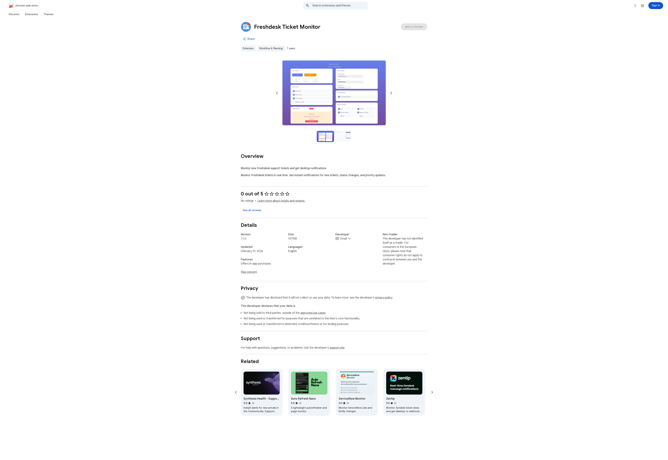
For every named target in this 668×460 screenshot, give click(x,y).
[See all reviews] (252, 210)
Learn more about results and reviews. (281, 201)
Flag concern (249, 272)
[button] (642, 5)
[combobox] (340, 5)
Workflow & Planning (271, 48)
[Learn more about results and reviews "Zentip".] (395, 403)
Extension (248, 48)
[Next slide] (391, 93)
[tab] (14, 14)
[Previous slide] (276, 93)
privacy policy (383, 297)
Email (343, 238)
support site (337, 347)
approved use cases (313, 313)
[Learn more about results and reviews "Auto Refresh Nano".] (300, 403)
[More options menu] (635, 5)
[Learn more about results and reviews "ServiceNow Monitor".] (348, 403)
